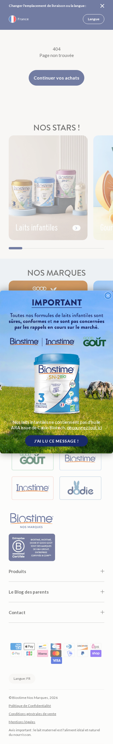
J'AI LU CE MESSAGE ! (56, 440)
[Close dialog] (108, 295)
